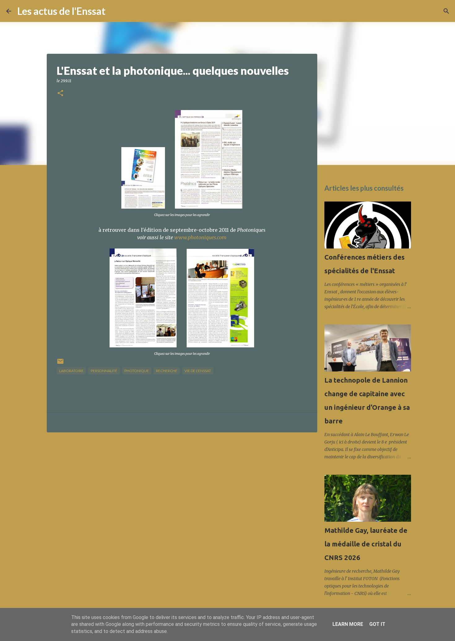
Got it (377, 624)
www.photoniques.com (200, 237)
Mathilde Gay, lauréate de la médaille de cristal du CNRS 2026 (365, 543)
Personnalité (104, 370)
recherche (166, 370)
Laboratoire (71, 370)
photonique (136, 370)
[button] (60, 93)
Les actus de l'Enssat (61, 11)
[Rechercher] (114, 11)
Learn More (347, 624)
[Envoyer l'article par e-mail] (60, 363)
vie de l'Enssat (197, 370)
